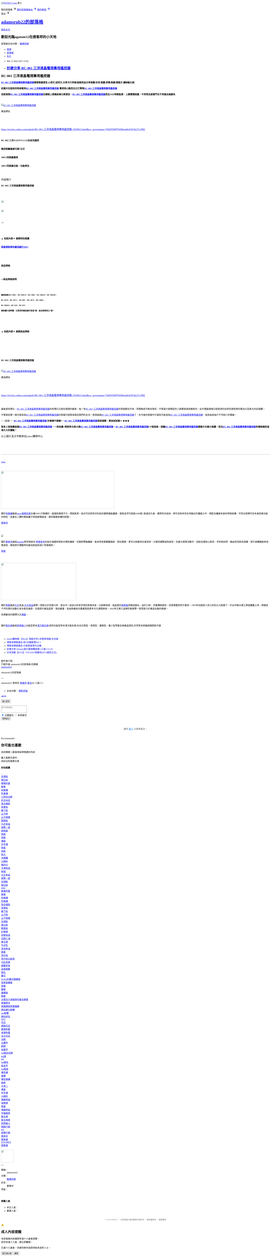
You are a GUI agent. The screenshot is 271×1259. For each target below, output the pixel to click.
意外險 (4, 955)
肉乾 (3, 851)
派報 (3, 1039)
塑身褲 (4, 1139)
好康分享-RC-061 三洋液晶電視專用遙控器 (39, 68)
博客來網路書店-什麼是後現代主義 (24, 645)
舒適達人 (21, 625)
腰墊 (3, 989)
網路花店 (5, 1026)
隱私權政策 (151, 1220)
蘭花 (3, 976)
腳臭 (3, 787)
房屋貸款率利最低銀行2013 (14, 247)
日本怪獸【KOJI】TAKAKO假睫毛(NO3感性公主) (32, 652)
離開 (16, 1253)
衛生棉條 (5, 1120)
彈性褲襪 (5, 1079)
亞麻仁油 (5, 938)
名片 (9, 56)
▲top (3, 696)
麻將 (3, 1082)
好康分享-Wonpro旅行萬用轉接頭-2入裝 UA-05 (30, 649)
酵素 (3, 952)
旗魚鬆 (124, 605)
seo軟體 (5, 1013)
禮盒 (23, 614)
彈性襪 (4, 1072)
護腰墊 (4, 993)
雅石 (3, 972)
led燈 (3, 1056)
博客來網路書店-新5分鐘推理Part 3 (24, 642)
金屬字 (4, 1049)
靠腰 (3, 986)
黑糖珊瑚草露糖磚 (10, 1006)
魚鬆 (3, 551)
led (2, 1059)
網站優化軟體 (8, 1010)
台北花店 (5, 1036)
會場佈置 (5, 1032)
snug (3, 462)
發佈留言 (6, 719)
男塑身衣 (40, 542)
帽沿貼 (4, 780)
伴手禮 (4, 844)
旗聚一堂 (5, 827)
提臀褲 (4, 1145)
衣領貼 (4, 776)
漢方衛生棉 (43, 625)
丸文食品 (28, 605)
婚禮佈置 (5, 1029)
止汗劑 (4, 814)
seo (2, 1129)
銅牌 (3, 1046)
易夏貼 (4, 807)
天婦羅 (4, 858)
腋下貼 (4, 810)
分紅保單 (5, 962)
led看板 (4, 1069)
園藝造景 (5, 965)
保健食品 (5, 935)
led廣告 (4, 1062)
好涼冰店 (5, 800)
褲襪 (3, 1076)
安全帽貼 (5, 803)
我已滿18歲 (7, 1253)
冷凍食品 (5, 868)
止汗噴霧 (5, 817)
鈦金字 (4, 1066)
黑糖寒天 (5, 1003)
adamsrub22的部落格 (22, 21)
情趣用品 (5, 1099)
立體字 (4, 1043)
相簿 (9, 49)
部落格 (10, 53)
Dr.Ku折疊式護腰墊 (10, 979)
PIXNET (114, 1220)
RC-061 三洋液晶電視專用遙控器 (33, 409)
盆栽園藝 (5, 969)
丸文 (17, 605)
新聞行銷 (5, 1133)
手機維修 (5, 1113)
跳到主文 (5, 30)
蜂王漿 (4, 942)
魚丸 (3, 854)
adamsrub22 (6, 667)
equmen (20, 542)
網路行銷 (5, 1127)
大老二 (4, 1086)
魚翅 (3, 871)
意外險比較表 (8, 959)
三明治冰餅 (6, 797)
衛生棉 (9, 625)
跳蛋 (3, 1106)
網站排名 (5, 1016)
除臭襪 (9, 513)
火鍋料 (4, 861)
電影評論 (23, 691)
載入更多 (6, 701)
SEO (3, 1019)
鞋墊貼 (4, 820)
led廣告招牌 (7, 1053)
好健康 (4, 932)
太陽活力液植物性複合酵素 (14, 999)
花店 (3, 1022)
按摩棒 (4, 1103)
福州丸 (4, 865)
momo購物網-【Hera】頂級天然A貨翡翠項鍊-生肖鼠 (32, 639)
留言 (29, 683)
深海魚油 (5, 949)
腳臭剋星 (26, 513)
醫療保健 (24, 44)
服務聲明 (162, 1220)
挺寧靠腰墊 (6, 982)
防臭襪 (4, 793)
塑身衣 (4, 523)
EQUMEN (6, 1142)
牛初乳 (4, 945)
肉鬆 (3, 837)
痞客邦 (23, 683)
